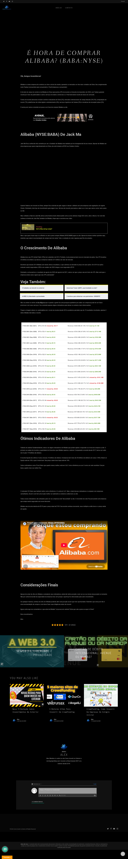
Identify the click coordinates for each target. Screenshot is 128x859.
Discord (123, 1)
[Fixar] (47, 795)
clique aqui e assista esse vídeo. (62, 218)
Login (94, 784)
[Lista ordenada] (50, 795)
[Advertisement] (64, 28)
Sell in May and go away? (44, 229)
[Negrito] (40, 795)
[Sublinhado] (45, 795)
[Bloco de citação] (55, 795)
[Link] (60, 795)
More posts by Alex (64, 771)
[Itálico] (43, 795)
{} (62, 795)
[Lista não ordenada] (52, 795)
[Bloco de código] (57, 795)
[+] (64, 795)
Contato (69, 7)
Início (58, 7)
